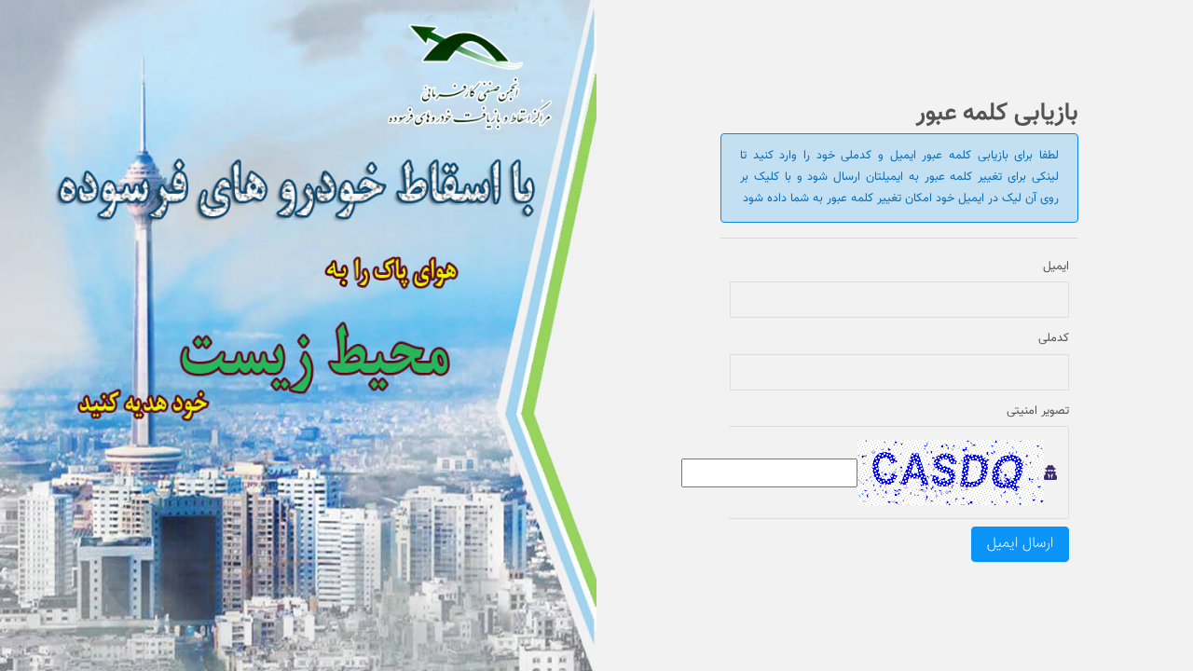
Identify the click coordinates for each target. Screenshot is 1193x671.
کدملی (1053, 339)
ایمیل (1056, 267)
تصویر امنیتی (1038, 411)
